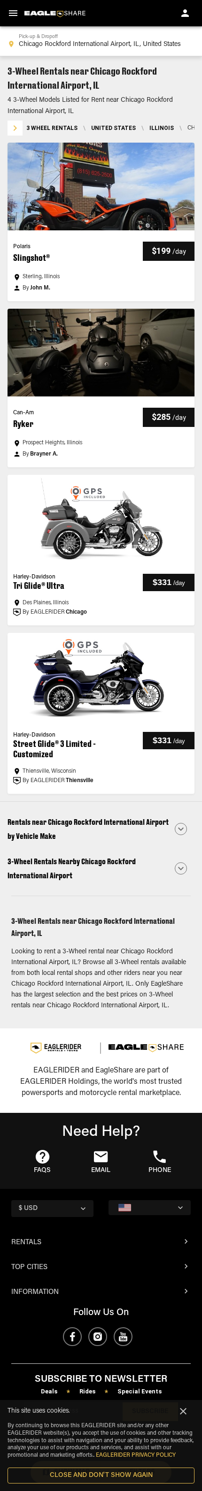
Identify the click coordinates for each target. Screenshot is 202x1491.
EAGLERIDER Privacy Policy (136, 1455)
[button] (101, 222)
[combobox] (101, 41)
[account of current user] (185, 13)
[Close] (183, 1411)
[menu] (13, 13)
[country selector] (150, 1207)
